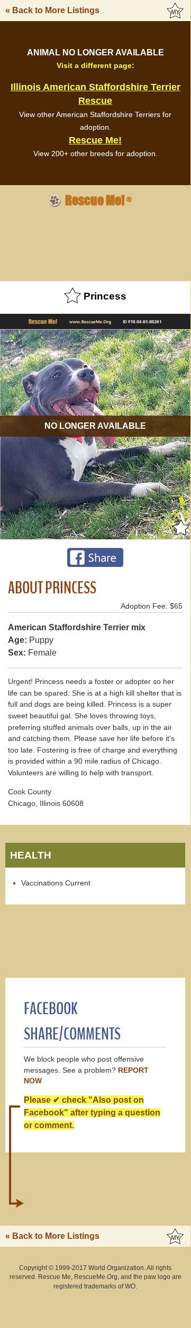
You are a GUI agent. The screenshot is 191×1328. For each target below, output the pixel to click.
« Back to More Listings (52, 10)
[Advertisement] (95, 242)
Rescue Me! (95, 140)
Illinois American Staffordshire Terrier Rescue (95, 94)
